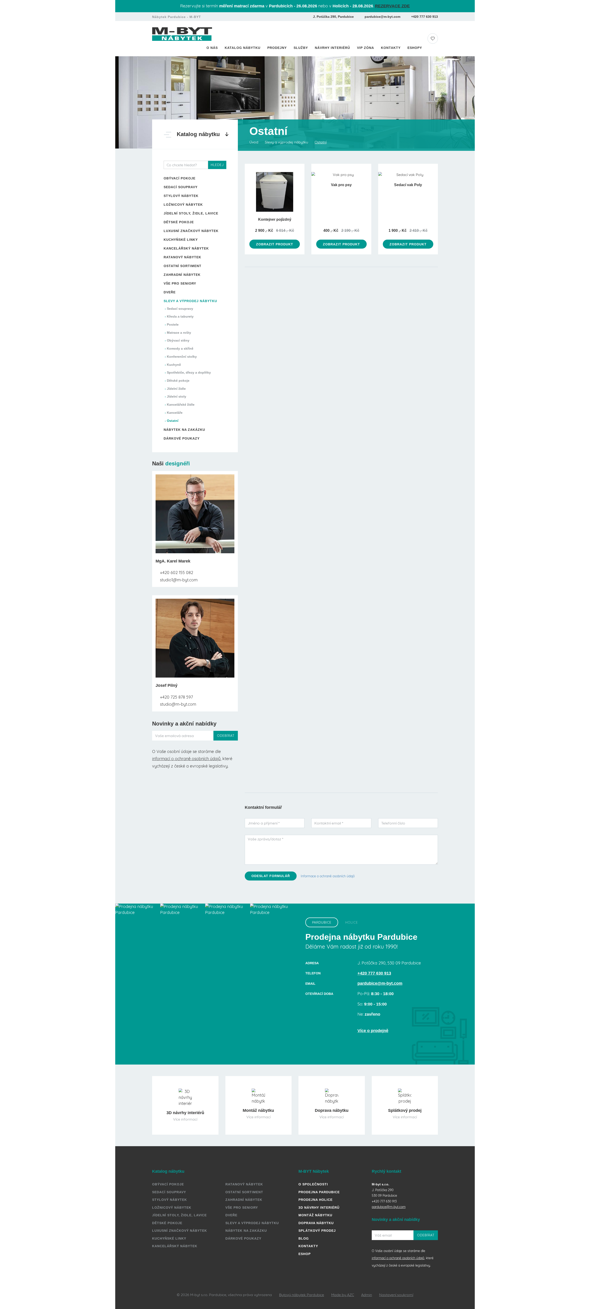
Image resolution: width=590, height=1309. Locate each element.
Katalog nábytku (242, 48)
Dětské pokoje (179, 222)
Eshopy (414, 48)
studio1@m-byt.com (178, 580)
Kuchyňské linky (181, 239)
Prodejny (277, 48)
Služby (301, 48)
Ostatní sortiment (182, 266)
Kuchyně (174, 364)
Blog (303, 1238)
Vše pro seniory (180, 283)
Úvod (253, 142)
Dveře (170, 292)
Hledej (217, 165)
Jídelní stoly (176, 396)
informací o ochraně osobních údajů (186, 758)
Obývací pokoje (179, 178)
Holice (351, 922)
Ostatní (172, 420)
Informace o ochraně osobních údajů (328, 876)
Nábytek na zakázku (184, 429)
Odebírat (225, 736)
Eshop (304, 1254)
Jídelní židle (176, 388)
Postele (173, 324)
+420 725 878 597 (176, 697)
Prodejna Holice (315, 1200)
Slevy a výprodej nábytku (190, 301)
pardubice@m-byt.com (382, 16)
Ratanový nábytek (182, 257)
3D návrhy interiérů (318, 1207)
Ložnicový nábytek (183, 204)
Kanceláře (175, 412)
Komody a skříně (180, 348)
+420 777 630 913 (424, 16)
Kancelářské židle (181, 404)
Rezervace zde (392, 6)
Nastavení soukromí (396, 1294)
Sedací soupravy (181, 187)
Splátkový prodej (317, 1230)
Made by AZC (342, 1294)
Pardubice (321, 922)
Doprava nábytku (316, 1223)
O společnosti (313, 1184)
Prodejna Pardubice (319, 1192)
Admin (366, 1294)
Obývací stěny (178, 340)
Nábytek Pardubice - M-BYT (176, 17)
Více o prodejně (372, 1030)
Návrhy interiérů (332, 48)
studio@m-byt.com (177, 704)
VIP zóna (365, 48)
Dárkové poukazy (182, 438)
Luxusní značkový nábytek (191, 231)
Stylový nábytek (181, 196)
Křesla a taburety (180, 316)
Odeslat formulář (270, 876)
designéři (177, 463)
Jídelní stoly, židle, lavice (191, 213)
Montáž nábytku (315, 1215)
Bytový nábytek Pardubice (301, 1294)
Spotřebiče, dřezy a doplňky (189, 372)
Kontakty (391, 48)
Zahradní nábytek (182, 275)
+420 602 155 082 (176, 572)
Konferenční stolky (182, 356)
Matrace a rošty (179, 332)
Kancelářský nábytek (186, 248)
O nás (212, 48)
